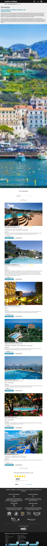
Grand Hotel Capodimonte (11, 264)
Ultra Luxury (13, 345)
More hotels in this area (18, 228)
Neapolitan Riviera (8, 228)
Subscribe (23, 544)
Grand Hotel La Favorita (10, 226)
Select (21, 454)
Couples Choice (29, 345)
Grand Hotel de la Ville (10, 380)
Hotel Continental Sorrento (11, 305)
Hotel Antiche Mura (9, 417)
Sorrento (12, 228)
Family (6, 308)
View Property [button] (19, 279)
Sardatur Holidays (11, 1)
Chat (14, 544)
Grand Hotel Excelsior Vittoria (12, 342)
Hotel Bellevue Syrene (10, 454)
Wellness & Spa (7, 345)
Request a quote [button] (9, 279)
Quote (33, 544)
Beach (18, 345)
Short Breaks (23, 345)
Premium (24, 305)
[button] (34, 1)
